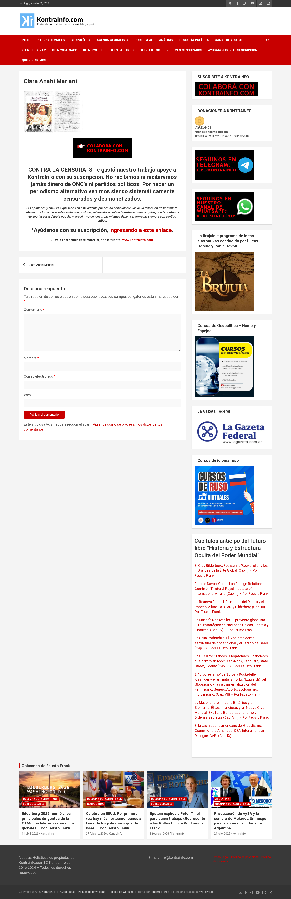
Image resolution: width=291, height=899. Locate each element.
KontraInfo (47, 833)
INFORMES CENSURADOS (184, 50)
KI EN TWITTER (94, 50)
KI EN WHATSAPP (64, 50)
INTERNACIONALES (51, 40)
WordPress (206, 892)
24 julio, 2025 (222, 833)
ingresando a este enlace (140, 230)
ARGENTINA (222, 799)
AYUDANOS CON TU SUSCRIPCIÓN (232, 50)
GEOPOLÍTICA (81, 40)
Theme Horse (160, 892)
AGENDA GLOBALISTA (113, 40)
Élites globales (33, 804)
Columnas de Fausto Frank (46, 765)
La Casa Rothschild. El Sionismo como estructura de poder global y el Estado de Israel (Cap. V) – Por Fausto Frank (231, 643)
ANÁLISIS (166, 40)
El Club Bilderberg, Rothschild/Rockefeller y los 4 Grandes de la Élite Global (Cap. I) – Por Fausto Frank (231, 570)
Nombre (31, 358)
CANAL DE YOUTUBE (229, 40)
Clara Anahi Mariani (41, 265)
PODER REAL (144, 40)
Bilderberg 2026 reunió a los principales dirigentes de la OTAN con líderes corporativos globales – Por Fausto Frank (48, 820)
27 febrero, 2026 (96, 833)
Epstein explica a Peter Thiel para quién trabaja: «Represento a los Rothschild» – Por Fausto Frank (177, 820)
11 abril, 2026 (30, 833)
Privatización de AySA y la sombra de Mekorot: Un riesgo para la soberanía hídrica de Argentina (240, 820)
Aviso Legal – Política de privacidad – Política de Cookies (97, 892)
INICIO (26, 40)
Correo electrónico (39, 376)
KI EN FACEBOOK (122, 50)
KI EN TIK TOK (150, 50)
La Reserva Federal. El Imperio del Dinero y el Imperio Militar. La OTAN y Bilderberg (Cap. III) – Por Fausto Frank (231, 607)
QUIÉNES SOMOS (34, 60)
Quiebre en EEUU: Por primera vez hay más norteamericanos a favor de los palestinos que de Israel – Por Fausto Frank (113, 820)
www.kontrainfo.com (137, 240)
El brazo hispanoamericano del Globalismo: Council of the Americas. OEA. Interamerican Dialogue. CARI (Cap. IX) (229, 730)
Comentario (34, 310)
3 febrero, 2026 (159, 833)
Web (27, 395)
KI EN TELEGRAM (34, 50)
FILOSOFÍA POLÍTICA (194, 40)
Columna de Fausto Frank (40, 799)
